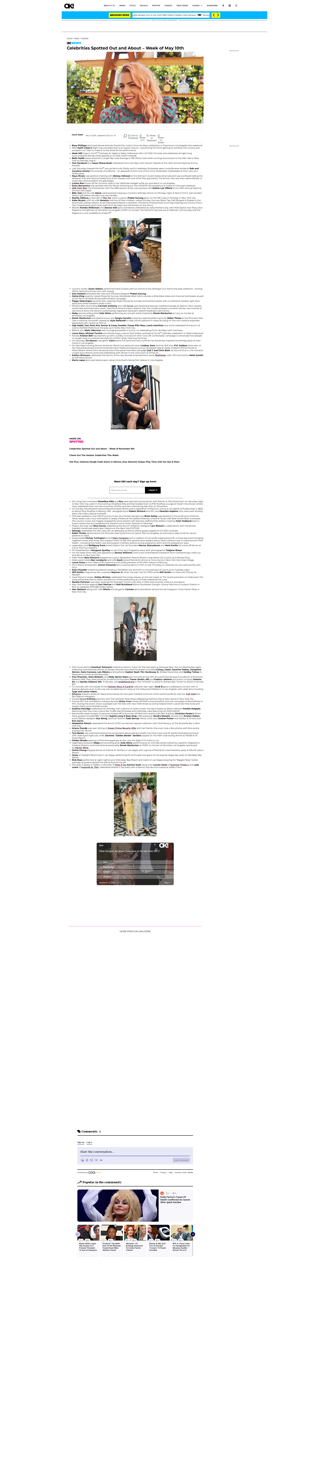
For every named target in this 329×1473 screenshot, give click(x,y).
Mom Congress (121, 538)
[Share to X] (142, 135)
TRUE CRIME (182, 5)
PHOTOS (156, 5)
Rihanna (76, 694)
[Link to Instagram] (229, 5)
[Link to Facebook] (223, 5)
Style (133, 5)
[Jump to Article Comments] (125, 135)
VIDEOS (168, 5)
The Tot (107, 198)
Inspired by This (90, 767)
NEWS (122, 5)
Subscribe (212, 5)
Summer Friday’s (179, 765)
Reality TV (109, 5)
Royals (144, 5)
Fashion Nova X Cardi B (120, 686)
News (76, 38)
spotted (84, 38)
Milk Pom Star (79, 188)
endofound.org (126, 682)
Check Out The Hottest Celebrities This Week (93, 455)
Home (69, 38)
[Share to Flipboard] (152, 135)
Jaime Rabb (77, 135)
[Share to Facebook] (133, 135)
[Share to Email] (161, 135)
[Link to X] (236, 5)
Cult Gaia (191, 694)
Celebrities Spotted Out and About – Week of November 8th (102, 449)
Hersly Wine (82, 748)
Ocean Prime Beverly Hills (122, 728)
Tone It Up (120, 765)
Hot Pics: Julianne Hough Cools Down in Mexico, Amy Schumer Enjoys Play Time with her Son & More (124, 462)
